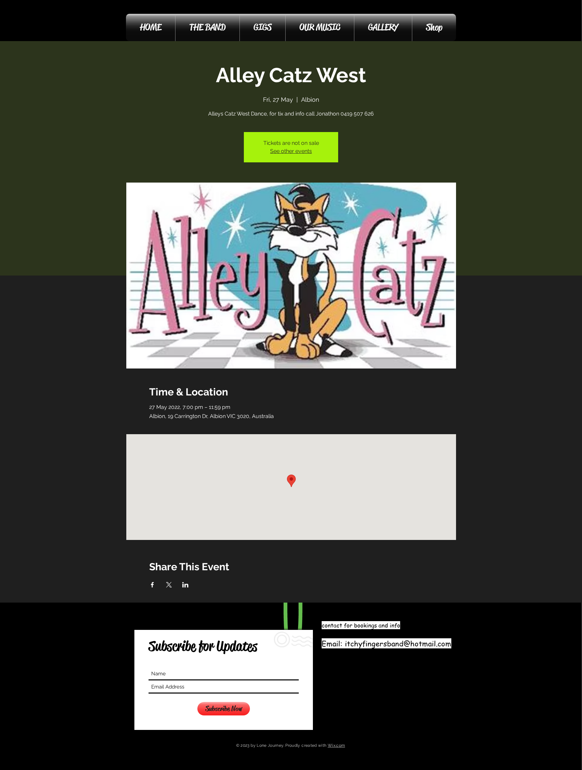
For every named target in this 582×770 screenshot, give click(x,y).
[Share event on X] (169, 584)
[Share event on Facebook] (152, 584)
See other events (291, 151)
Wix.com (336, 745)
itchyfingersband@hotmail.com (398, 643)
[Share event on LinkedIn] (185, 584)
